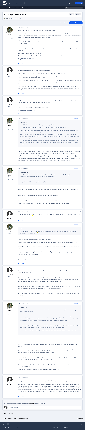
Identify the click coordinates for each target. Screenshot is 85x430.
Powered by (77, 427)
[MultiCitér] (18, 63)
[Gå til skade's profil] (4, 18)
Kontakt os (12, 427)
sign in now (31, 403)
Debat (19, 18)
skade (8, 18)
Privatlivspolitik (6, 427)
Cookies (17, 427)
